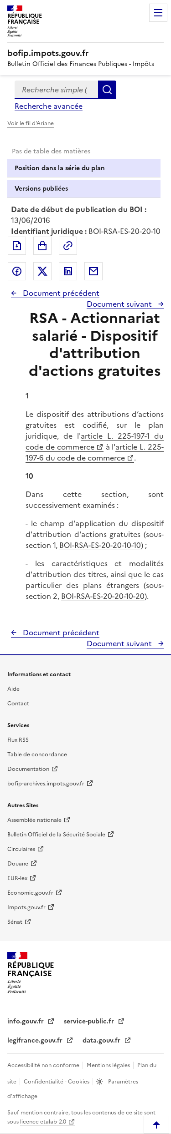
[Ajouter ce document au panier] (42, 246)
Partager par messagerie (93, 271)
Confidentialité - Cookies (57, 1082)
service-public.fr (90, 1021)
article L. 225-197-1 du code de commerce (95, 441)
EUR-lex (17, 878)
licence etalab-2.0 (43, 1122)
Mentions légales (109, 1065)
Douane (17, 864)
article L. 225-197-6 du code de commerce (95, 452)
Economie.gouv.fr (30, 893)
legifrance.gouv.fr (35, 1040)
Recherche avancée (49, 106)
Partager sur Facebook (17, 271)
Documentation (28, 769)
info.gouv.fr (26, 1021)
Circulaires (21, 849)
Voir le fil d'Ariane (30, 123)
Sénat (14, 922)
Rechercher (107, 90)
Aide (13, 689)
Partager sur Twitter (42, 271)
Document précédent (60, 293)
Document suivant (120, 304)
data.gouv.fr (102, 1040)
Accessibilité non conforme (44, 1065)
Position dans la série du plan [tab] (60, 168)
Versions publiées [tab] (41, 188)
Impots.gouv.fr (26, 907)
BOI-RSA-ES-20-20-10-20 (103, 596)
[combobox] (56, 90)
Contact (18, 703)
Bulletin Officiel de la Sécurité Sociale (56, 834)
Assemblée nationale (34, 820)
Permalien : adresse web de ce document (68, 246)
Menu (158, 13)
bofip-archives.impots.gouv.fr (45, 784)
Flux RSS (18, 740)
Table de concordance (37, 754)
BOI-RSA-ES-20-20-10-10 (100, 545)
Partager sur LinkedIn (68, 271)
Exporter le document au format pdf (17, 246)
